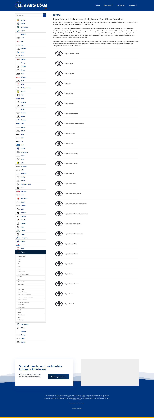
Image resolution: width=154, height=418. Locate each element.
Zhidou (22, 342)
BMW (22, 52)
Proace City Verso (22, 292)
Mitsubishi (23, 198)
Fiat (21, 95)
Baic (21, 41)
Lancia (22, 148)
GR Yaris (20, 276)
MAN (22, 170)
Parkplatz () (133, 5)
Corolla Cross (21, 271)
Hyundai (23, 120)
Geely (22, 109)
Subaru (22, 241)
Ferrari (22, 91)
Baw (21, 45)
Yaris (19, 317)
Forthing (23, 102)
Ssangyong (23, 238)
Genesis (23, 113)
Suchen (97, 5)
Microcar (23, 191)
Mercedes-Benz (25, 184)
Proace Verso (21, 307)
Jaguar (22, 130)
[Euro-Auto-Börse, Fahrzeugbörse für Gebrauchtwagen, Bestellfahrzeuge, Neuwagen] (31, 5)
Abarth (22, 20)
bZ (18, 264)
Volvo (22, 328)
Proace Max (21, 304)
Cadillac (23, 59)
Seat (22, 227)
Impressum (72, 403)
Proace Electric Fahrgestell (24, 294)
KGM (22, 138)
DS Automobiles (25, 88)
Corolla (19, 269)
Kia (21, 141)
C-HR (19, 266)
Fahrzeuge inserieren (58, 376)
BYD (22, 55)
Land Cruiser (21, 284)
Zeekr (22, 338)
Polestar (23, 216)
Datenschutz (80, 403)
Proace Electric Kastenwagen (25, 297)
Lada (22, 145)
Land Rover (24, 152)
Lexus (22, 155)
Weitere (23, 331)
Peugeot (23, 212)
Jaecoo (22, 127)
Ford (22, 98)
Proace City (21, 289)
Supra (19, 312)
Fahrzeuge (107, 5)
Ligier (22, 159)
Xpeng (22, 335)
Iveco (22, 123)
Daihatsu (23, 77)
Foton (22, 105)
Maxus (22, 177)
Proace (19, 286)
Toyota (22, 252)
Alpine (22, 30)
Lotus (22, 162)
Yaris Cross (20, 320)
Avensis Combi (21, 256)
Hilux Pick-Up (21, 281)
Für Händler (121, 5)
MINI (22, 195)
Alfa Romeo (24, 27)
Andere (22, 34)
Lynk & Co (23, 166)
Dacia (22, 73)
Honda (22, 116)
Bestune (23, 48)
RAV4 (19, 309)
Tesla (22, 248)
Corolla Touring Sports (23, 274)
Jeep (22, 134)
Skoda (22, 230)
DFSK (22, 84)
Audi (22, 38)
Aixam (22, 23)
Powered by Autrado (77, 408)
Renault (23, 223)
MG (21, 187)
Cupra (22, 70)
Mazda (22, 180)
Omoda (22, 205)
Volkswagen (24, 324)
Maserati (23, 173)
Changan (23, 63)
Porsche (23, 220)
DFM (22, 80)
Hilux (19, 279)
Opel (22, 209)
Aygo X (19, 261)
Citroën (23, 66)
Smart (22, 234)
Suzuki (22, 245)
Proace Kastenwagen (23, 302)
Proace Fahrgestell (22, 299)
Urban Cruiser (21, 315)
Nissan (22, 202)
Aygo (19, 259)
